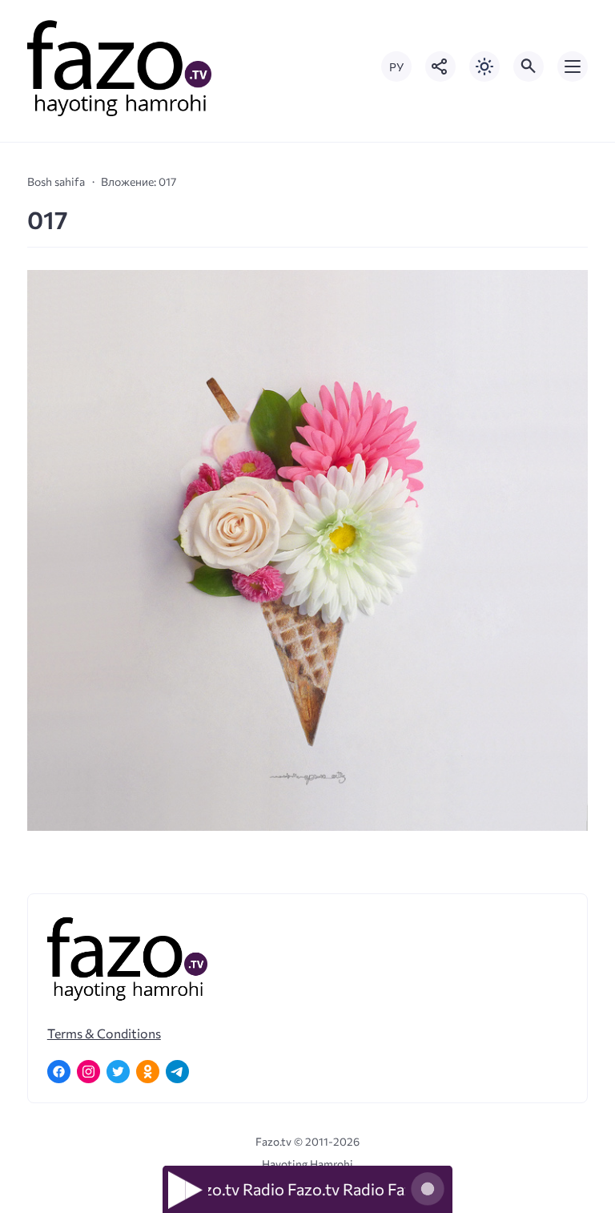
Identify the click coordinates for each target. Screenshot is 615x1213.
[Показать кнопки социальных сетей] (440, 66)
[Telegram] (177, 1071)
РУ (396, 67)
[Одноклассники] (147, 1071)
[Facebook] (58, 1071)
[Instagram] (88, 1071)
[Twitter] (118, 1071)
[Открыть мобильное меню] (572, 66)
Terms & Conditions (104, 1033)
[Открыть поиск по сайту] (528, 66)
